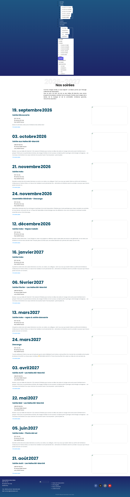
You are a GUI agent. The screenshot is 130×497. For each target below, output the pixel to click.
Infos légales (55, 485)
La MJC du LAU (56, 488)
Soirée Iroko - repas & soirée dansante (30, 317)
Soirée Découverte (20, 115)
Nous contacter (56, 486)
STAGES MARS (65, 17)
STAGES (61, 6)
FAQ (63, 34)
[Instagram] (100, 485)
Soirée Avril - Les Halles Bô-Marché (28, 373)
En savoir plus (16, 127)
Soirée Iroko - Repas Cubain (25, 229)
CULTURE (64, 29)
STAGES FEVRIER (66, 15)
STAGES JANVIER (66, 13)
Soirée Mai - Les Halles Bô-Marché (28, 403)
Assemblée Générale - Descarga (27, 198)
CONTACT (64, 36)
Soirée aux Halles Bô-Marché (25, 141)
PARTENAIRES (65, 32)
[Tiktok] (105, 485)
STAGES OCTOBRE (66, 8)
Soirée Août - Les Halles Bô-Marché (28, 463)
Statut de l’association (58, 483)
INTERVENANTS (62, 60)
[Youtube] (109, 485)
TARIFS (60, 56)
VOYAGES (61, 62)
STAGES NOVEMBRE (67, 9)
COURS (60, 41)
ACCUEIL (61, 39)
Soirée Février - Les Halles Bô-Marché (29, 287)
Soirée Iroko (17, 171)
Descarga (17, 344)
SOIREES (61, 58)
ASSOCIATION (63, 26)
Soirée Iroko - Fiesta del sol (24, 433)
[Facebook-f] (95, 485)
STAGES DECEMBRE (66, 11)
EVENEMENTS (65, 30)
